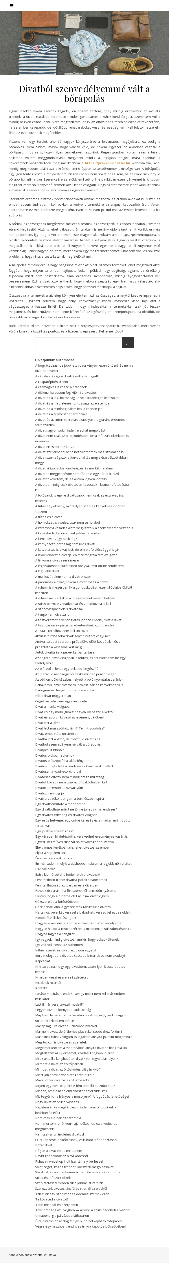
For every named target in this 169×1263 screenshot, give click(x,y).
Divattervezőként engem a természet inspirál (70, 798)
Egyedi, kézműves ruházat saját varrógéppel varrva (74, 842)
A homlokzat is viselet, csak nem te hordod (67, 522)
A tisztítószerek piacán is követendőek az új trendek (74, 625)
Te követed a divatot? (52, 1199)
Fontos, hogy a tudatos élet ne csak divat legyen (72, 896)
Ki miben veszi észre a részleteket (61, 977)
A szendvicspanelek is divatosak (59, 609)
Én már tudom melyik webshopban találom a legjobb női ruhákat (83, 863)
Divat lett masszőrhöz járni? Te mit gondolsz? (70, 728)
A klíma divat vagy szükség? (56, 538)
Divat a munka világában (53, 706)
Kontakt (41, 988)
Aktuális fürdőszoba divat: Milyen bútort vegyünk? (72, 636)
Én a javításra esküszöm (53, 858)
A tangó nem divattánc (52, 614)
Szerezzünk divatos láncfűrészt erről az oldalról (71, 1188)
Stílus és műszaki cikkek (53, 1177)
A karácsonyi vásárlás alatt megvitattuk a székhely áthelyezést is (84, 528)
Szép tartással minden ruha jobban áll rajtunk (69, 1183)
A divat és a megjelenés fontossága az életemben (73, 403)
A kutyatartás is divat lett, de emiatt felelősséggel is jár (77, 549)
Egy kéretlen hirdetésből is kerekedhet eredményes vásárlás (81, 836)
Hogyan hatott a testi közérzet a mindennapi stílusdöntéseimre (83, 928)
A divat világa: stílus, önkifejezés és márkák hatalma (74, 468)
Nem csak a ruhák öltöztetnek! (58, 1118)
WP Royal (50, 1255)
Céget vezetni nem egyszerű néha (61, 701)
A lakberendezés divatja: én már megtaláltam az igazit (76, 555)
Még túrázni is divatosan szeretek (61, 1042)
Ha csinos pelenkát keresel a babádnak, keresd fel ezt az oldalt (82, 912)
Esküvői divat (45, 869)
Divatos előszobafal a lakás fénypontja (64, 760)
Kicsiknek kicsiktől (48, 982)
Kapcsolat (42, 961)
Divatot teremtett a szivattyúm (59, 787)
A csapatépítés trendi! (51, 381)
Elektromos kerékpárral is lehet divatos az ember (72, 847)
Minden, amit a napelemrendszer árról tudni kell (71, 1091)
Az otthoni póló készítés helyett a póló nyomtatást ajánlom (80, 679)
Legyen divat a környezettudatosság (63, 1009)
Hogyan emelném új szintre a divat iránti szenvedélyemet (79, 923)
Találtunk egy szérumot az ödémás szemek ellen (72, 1194)
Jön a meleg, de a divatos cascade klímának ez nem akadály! (80, 955)
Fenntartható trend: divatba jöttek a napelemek (71, 879)
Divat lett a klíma (47, 722)
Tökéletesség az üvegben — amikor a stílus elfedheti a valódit (82, 1210)
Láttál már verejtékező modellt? (59, 1004)
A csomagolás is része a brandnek (61, 387)
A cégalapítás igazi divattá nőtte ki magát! (66, 376)
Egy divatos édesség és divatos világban (66, 814)
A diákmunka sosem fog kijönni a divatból (66, 392)
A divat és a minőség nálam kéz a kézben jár (68, 408)
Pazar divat (43, 1145)
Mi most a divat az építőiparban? (59, 1064)
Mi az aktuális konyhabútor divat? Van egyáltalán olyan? (76, 1058)
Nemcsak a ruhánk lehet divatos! (59, 1134)
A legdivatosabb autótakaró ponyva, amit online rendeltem (79, 565)
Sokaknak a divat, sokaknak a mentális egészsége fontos (77, 1172)
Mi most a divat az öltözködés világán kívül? (68, 1069)
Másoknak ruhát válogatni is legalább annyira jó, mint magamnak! (83, 1036)
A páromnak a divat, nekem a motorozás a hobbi (71, 582)
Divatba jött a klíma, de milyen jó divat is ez (68, 739)
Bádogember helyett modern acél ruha (64, 690)
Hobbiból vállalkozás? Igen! (55, 917)
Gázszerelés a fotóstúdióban (57, 901)
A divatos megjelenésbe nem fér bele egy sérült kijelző (77, 473)
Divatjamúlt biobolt (49, 750)
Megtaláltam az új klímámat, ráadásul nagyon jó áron (74, 1053)
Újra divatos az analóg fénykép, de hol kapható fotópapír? (78, 1221)
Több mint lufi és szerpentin (56, 1204)
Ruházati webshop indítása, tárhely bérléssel (69, 1161)
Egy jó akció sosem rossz (54, 831)
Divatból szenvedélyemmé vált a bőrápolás (68, 744)
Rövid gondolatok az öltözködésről (61, 1156)
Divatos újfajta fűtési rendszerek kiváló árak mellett (74, 766)
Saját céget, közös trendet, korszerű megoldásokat (74, 1167)
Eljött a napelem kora (51, 852)
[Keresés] (128, 343)
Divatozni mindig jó (49, 793)
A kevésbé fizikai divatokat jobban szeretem (68, 533)
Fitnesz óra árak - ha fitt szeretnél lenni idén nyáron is (75, 890)
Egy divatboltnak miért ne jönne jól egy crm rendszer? (76, 809)
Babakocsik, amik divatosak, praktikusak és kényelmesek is (79, 685)
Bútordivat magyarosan (53, 695)
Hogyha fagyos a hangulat (55, 934)
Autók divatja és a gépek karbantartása (64, 652)
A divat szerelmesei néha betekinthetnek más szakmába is (79, 452)
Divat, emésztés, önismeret (56, 733)
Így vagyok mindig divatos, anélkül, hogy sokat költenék (77, 939)
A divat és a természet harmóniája (61, 414)
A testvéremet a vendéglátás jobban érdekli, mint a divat (78, 620)
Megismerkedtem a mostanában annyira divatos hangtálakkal (81, 1047)
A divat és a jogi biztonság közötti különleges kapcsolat (77, 397)
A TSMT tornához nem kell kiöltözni (61, 630)
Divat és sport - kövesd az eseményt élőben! (69, 717)
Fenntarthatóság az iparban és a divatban (66, 885)
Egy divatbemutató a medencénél (60, 804)
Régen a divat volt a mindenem (58, 1150)
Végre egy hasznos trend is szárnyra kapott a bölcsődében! (80, 1226)
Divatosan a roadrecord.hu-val (58, 771)
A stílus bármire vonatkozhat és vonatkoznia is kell (73, 603)
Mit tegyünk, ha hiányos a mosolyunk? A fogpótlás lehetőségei (82, 1096)
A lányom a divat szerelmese (57, 560)
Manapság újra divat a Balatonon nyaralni (66, 1026)
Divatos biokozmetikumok (54, 755)
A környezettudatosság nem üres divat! (65, 544)
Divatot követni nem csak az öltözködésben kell (71, 782)
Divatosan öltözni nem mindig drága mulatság (69, 777)
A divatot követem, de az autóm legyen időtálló (71, 479)
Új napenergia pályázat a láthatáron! (62, 1215)
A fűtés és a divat (48, 517)
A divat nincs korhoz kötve (55, 446)
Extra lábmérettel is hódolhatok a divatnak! (67, 874)
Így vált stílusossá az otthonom (59, 944)
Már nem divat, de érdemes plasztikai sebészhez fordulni (78, 1031)
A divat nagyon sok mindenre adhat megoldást (70, 430)
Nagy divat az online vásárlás (57, 1102)
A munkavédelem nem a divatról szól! (63, 576)
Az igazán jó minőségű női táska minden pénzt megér (75, 674)
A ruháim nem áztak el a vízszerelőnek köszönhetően (75, 598)
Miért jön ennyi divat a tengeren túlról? (64, 1075)
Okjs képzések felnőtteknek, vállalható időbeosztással (76, 1139)
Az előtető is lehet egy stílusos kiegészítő (67, 668)
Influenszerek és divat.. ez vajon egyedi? (66, 950)
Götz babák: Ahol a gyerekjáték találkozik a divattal (73, 907)
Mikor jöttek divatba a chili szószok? (62, 1080)
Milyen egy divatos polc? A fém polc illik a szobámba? (75, 1085)
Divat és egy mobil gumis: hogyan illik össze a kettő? (74, 712)
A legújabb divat (47, 571)
